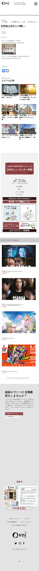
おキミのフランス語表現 (19, 230)
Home (3, 20)
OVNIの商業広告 (12, 522)
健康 (4, 32)
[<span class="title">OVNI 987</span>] (19, 486)
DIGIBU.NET (16, 240)
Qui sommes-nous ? (20, 525)
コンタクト (27, 518)
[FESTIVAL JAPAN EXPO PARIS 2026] (8, 341)
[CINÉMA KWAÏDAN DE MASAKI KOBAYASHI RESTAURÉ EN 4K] (13, 275)
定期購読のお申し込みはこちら (14, 413)
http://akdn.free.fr (15, 58)
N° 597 (3, 28)
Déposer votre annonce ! (19, 198)
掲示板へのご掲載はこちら (19, 202)
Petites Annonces (19, 181)
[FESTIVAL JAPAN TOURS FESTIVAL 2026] (9, 375)
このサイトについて (14, 518)
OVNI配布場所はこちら (12, 416)
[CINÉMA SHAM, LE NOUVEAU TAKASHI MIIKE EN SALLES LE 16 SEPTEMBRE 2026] (13, 308)
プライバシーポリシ (26, 522)
